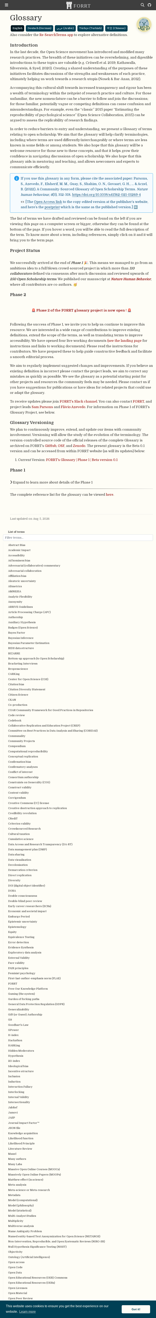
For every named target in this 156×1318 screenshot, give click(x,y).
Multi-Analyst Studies (22, 1215)
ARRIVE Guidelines (20, 606)
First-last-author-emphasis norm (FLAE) (34, 978)
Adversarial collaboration (24, 570)
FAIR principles (18, 968)
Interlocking (16, 1092)
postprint (52, 207)
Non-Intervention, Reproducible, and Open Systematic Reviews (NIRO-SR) (56, 1241)
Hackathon (15, 1040)
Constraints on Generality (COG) (29, 782)
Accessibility (16, 555)
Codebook (14, 720)
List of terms (16, 531)
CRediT (13, 818)
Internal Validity (18, 1097)
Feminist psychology (21, 973)
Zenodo (79, 446)
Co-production (17, 704)
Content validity (18, 792)
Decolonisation (18, 864)
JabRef (12, 1107)
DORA (12, 890)
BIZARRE (14, 653)
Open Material (17, 1293)
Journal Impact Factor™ (23, 1122)
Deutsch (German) (39, 28)
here (109, 495)
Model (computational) (23, 1200)
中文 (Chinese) (116, 28)
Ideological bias (18, 1066)
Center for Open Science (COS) (28, 679)
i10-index (14, 1060)
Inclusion (14, 1076)
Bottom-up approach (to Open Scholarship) (36, 658)
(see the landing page (124, 341)
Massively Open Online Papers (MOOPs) (34, 1174)
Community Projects (21, 741)
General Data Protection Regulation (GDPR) (36, 1004)
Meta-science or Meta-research (29, 1190)
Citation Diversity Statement (26, 689)
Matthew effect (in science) (25, 1179)
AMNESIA (14, 591)
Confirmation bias (19, 761)
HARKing (14, 1045)
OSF (61, 446)
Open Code (15, 1267)
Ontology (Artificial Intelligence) (29, 1257)
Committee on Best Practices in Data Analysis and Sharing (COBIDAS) (53, 730)
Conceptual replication (23, 756)
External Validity (19, 957)
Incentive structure (21, 1071)
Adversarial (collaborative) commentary (34, 565)
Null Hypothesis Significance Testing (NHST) (37, 1246)
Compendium (17, 746)
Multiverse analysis (21, 1226)
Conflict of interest (20, 771)
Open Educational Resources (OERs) (31, 1282)
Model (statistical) (19, 1210)
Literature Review (20, 1148)
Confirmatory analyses (23, 766)
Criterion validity (19, 823)
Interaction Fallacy (20, 1086)
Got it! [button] (136, 1309)
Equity (12, 931)
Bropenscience (18, 668)
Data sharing (16, 854)
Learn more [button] (27, 1311)
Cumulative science (21, 839)
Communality (16, 735)
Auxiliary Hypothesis (22, 622)
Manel (12, 1153)
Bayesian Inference (21, 637)
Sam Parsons (42, 407)
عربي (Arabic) (65, 28)
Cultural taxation (19, 833)
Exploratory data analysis (24, 952)
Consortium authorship (23, 777)
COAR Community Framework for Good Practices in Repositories (50, 710)
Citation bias (16, 684)
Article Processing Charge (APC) (29, 612)
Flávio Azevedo (73, 407)
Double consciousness (22, 895)
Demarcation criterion (22, 869)
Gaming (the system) (21, 993)
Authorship (15, 617)
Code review (16, 715)
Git (10, 1019)
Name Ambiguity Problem (25, 1231)
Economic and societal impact (27, 911)
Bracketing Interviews (23, 663)
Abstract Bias (16, 545)
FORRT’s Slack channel (78, 401)
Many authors (17, 1158)
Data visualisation (19, 859)
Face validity (16, 962)
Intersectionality (19, 1102)
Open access (16, 1262)
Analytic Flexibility (20, 596)
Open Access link (48, 202)
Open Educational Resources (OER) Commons (37, 1277)
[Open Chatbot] (144, 24)
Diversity (14, 880)
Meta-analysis (17, 1184)
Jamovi (13, 1112)
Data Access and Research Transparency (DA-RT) (40, 844)
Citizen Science (18, 694)
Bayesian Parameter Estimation (28, 643)
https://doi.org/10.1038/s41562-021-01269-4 (106, 195)
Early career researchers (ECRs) (29, 906)
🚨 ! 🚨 (81, 310)
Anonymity (15, 601)
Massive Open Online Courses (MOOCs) (34, 1169)
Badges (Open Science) (23, 627)
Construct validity (19, 787)
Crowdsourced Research (24, 828)
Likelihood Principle (21, 1143)
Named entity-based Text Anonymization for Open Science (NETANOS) (54, 1236)
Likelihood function (20, 1138)
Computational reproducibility (28, 751)
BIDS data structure (21, 648)
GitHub (50, 446)
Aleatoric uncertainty (22, 581)
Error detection (18, 942)
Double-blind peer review (25, 901)
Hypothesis (15, 1055)
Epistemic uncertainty (22, 921)
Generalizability (18, 1009)
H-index (13, 1035)
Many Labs (15, 1164)
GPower (13, 1030)
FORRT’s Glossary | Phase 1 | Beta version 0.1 (82, 460)
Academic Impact (19, 550)
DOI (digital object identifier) (26, 885)
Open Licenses (17, 1288)
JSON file (14, 1128)
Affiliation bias (17, 575)
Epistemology (17, 926)
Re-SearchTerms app (56, 35)
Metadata (14, 1195)
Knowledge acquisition (23, 1133)
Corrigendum (17, 797)
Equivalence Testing (21, 937)
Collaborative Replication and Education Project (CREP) (44, 725)
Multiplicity (15, 1220)
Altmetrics (15, 586)
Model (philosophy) (21, 1205)
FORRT (12, 983)
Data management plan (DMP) (27, 849)
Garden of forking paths (23, 999)
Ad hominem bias (19, 560)
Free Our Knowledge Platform (28, 988)
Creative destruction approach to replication (37, 808)
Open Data (15, 1272)
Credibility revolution (22, 813)
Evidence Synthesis (21, 947)
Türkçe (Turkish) (90, 28)
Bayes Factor (16, 632)
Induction (14, 1081)
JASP (11, 1117)
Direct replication (19, 875)
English (17, 28)
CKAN (12, 699)
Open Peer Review (20, 1298)
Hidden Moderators (21, 1050)
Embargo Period (19, 916)
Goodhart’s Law (18, 1024)
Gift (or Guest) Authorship (25, 1014)
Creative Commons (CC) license (28, 803)
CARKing (14, 673)
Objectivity (15, 1251)
